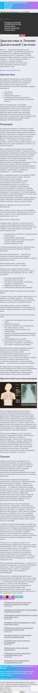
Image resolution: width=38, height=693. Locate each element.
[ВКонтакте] (1, 597)
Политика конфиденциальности (21, 666)
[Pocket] (10, 597)
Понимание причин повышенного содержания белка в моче (16, 661)
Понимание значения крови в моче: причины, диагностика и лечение (20, 611)
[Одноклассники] (4, 597)
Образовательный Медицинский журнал (14, 12)
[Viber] (13, 597)
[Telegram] (22, 597)
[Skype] (19, 597)
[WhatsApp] (16, 597)
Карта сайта (4, 666)
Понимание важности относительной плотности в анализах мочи (17, 636)
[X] (7, 597)
